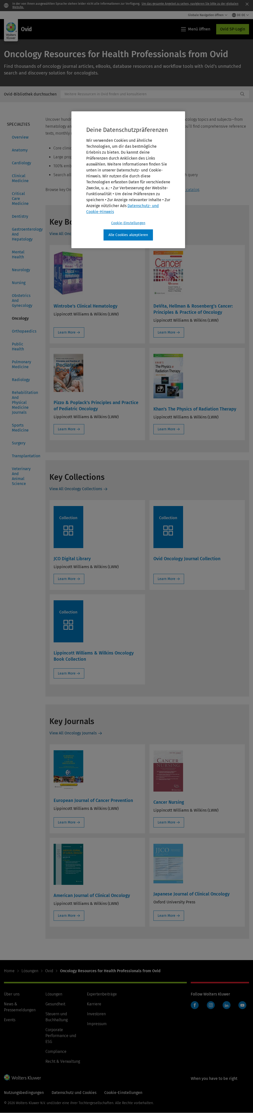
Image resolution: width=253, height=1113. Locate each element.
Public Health (18, 346)
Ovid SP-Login (232, 29)
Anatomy (20, 150)
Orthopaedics (23, 331)
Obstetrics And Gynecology (22, 300)
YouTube (242, 1005)
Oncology (20, 318)
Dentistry (20, 216)
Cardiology (21, 163)
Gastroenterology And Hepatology (23, 234)
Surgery (18, 443)
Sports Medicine (20, 428)
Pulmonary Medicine (21, 364)
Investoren (96, 1014)
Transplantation (23, 456)
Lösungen (29, 970)
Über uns (12, 994)
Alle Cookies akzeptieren (128, 235)
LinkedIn (227, 1005)
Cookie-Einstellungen (128, 223)
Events (9, 1019)
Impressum (97, 1023)
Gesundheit (55, 1004)
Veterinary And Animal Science (21, 476)
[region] (128, 179)
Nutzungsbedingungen (24, 1092)
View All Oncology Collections (75, 488)
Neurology (21, 269)
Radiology (21, 379)
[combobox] (150, 94)
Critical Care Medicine (20, 198)
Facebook (195, 1005)
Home (9, 970)
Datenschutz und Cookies (74, 1092)
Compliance (55, 1051)
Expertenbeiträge (102, 994)
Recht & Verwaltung (62, 1061)
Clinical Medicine (20, 178)
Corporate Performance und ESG (60, 1035)
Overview (20, 137)
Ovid (49, 970)
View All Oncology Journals (73, 733)
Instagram (211, 1005)
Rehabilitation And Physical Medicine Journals (23, 402)
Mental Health (18, 254)
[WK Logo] (22, 1077)
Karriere (94, 1004)
